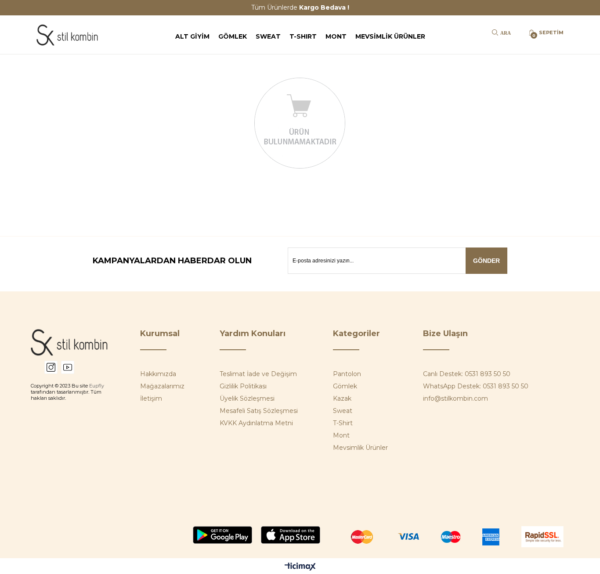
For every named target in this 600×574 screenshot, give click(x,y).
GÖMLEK (232, 36)
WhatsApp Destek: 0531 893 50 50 (475, 386)
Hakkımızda (158, 374)
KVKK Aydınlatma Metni (256, 423)
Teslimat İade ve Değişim (258, 374)
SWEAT (268, 36)
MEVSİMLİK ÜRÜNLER (390, 36)
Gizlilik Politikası (243, 386)
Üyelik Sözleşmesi (247, 398)
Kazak (342, 398)
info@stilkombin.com (455, 398)
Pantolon (347, 374)
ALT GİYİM (192, 36)
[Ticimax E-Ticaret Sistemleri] (300, 567)
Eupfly (96, 386)
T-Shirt (343, 423)
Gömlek (345, 386)
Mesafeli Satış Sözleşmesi (259, 411)
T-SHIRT (303, 36)
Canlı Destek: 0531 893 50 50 (466, 374)
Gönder (486, 260)
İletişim (151, 398)
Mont (341, 435)
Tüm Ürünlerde (300, 7)
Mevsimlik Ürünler (360, 448)
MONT (336, 36)
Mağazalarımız (162, 386)
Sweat (342, 411)
